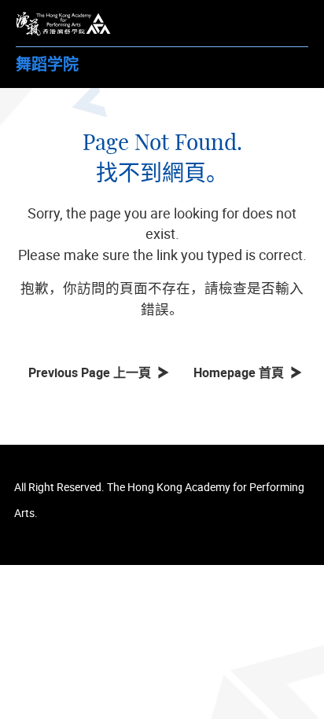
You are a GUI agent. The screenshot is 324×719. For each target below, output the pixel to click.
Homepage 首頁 (241, 372)
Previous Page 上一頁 (92, 372)
